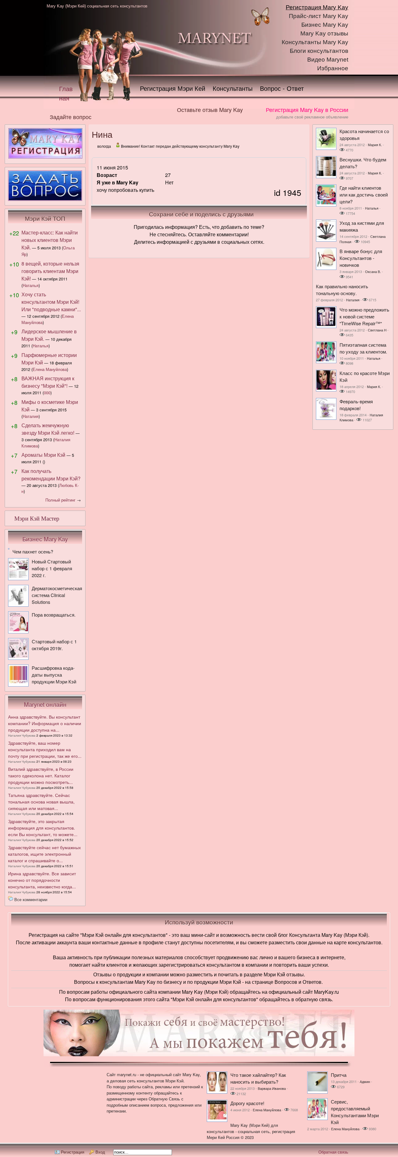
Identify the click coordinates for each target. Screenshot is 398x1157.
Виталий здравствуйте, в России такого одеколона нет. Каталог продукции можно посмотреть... (40, 775)
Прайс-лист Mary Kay (318, 16)
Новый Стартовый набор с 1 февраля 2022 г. (52, 568)
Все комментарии (30, 899)
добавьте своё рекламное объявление (312, 117)
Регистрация (72, 1152)
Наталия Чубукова (21, 735)
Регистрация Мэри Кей (172, 88)
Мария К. (375, 144)
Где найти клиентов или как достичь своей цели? (364, 194)
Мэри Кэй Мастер (36, 518)
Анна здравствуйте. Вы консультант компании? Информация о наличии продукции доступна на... (44, 723)
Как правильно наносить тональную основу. (342, 289)
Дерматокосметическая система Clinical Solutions (57, 595)
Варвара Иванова (272, 1088)
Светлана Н (377, 329)
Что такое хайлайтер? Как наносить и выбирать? (258, 1078)
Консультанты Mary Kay (315, 42)
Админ (365, 1081)
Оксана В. (373, 271)
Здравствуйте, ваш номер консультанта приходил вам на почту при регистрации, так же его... (44, 749)
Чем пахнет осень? (32, 551)
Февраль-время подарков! (356, 404)
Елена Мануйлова (50, 369)
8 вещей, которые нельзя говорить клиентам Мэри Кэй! (50, 271)
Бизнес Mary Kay (324, 24)
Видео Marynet (327, 59)
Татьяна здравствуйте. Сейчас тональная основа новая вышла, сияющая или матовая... (41, 801)
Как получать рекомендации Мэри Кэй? (51, 474)
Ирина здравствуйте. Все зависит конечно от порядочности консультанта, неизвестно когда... (42, 880)
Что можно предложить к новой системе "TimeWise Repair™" (364, 316)
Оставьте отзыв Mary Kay (210, 109)
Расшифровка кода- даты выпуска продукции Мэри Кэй (54, 674)
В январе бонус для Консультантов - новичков (361, 258)
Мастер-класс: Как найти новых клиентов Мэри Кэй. (49, 240)
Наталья (31, 285)
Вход (100, 1152)
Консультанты (232, 88)
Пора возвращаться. (54, 614)
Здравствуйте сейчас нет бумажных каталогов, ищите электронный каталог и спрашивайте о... (44, 853)
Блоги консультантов (319, 51)
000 (47, 393)
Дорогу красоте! (247, 1103)
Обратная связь (333, 1152)
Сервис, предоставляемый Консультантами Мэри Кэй (355, 1111)
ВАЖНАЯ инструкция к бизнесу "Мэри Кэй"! (47, 382)
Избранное (332, 68)
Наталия (31, 416)
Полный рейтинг (60, 500)
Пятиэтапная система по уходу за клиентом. (363, 348)
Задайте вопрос (70, 117)
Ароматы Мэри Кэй (43, 454)
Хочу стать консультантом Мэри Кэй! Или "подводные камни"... (51, 302)
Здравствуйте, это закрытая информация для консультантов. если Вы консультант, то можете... (42, 827)
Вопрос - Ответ (282, 88)
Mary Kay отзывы (324, 33)
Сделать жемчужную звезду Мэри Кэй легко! (47, 429)
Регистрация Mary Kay (317, 7)
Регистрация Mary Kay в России (307, 109)
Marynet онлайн (45, 704)
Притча (338, 1074)
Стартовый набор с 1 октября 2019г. (54, 644)
